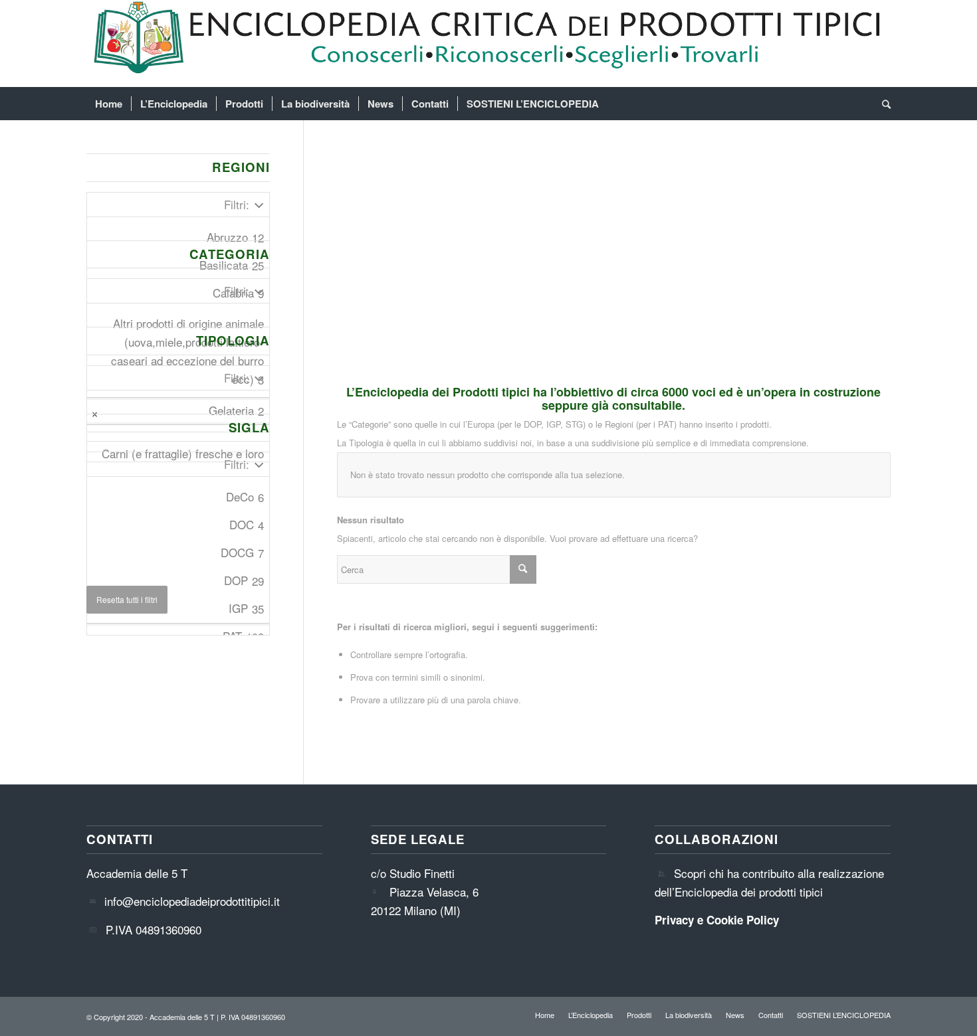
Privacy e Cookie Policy (717, 920)
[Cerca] (882, 103)
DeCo (245, 496)
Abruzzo (235, 237)
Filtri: (236, 204)
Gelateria (236, 410)
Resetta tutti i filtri (127, 599)
